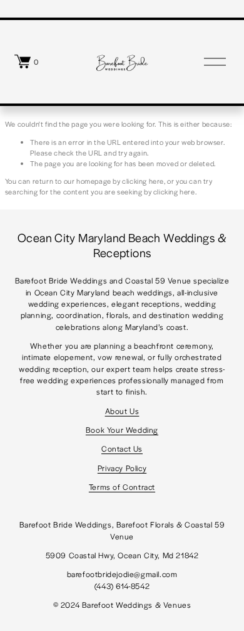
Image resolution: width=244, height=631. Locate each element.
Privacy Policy (122, 468)
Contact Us (122, 448)
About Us (122, 410)
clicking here (143, 181)
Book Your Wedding (122, 429)
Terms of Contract (122, 486)
